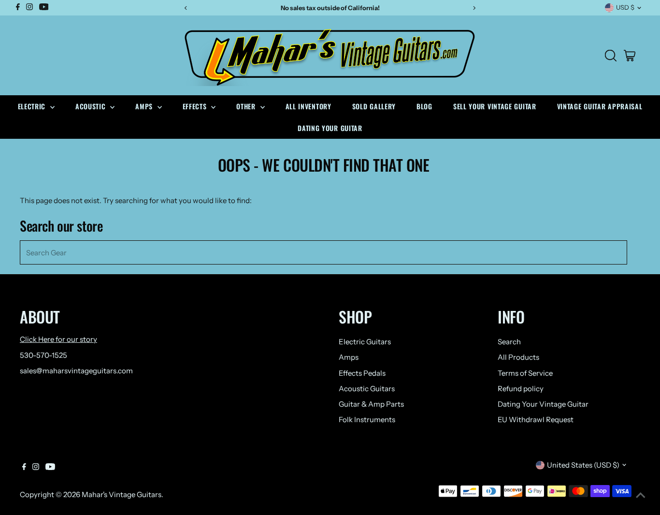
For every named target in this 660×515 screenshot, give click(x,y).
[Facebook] (24, 467)
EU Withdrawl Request (536, 419)
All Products (518, 357)
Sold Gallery (374, 106)
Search (509, 341)
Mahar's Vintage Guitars (121, 494)
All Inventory (308, 106)
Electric (33, 106)
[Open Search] (611, 55)
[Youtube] (50, 467)
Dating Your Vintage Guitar (543, 404)
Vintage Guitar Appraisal (600, 106)
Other (247, 106)
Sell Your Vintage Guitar (494, 106)
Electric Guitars (365, 341)
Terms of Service (525, 373)
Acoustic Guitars (367, 388)
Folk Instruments (367, 419)
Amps (145, 106)
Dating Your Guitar (330, 128)
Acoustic (91, 106)
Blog (424, 106)
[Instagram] (36, 467)
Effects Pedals (362, 373)
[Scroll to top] (640, 495)
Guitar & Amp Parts (371, 404)
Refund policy (521, 388)
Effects (196, 106)
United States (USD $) (583, 465)
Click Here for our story (58, 339)
